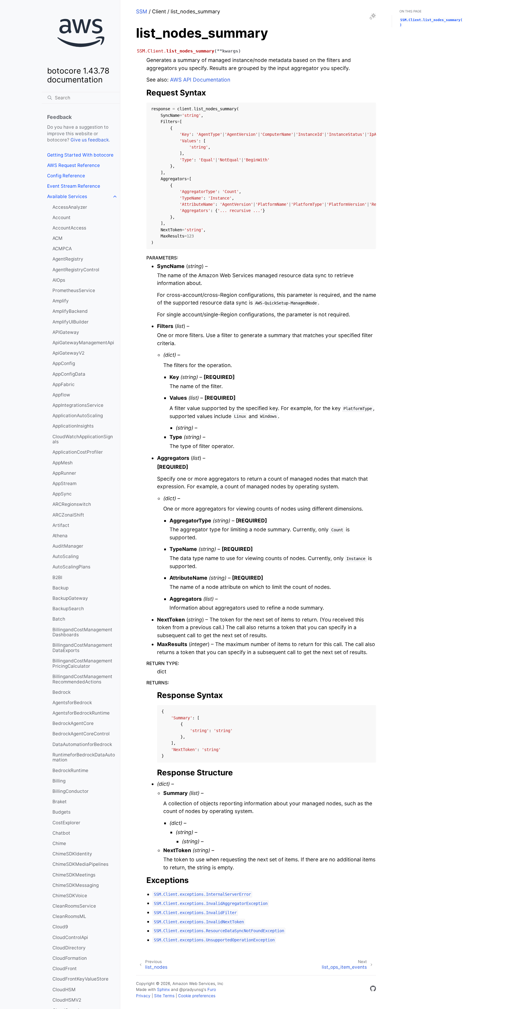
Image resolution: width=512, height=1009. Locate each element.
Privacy (143, 995)
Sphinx (163, 989)
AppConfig (63, 363)
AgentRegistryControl (75, 269)
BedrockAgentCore (73, 723)
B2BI (57, 577)
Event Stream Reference (73, 186)
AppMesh (62, 463)
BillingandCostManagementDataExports (82, 647)
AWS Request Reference (73, 165)
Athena (60, 535)
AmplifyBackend (70, 311)
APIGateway (65, 332)
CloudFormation (69, 958)
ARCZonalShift (68, 515)
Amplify (60, 301)
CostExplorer (66, 822)
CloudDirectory (69, 948)
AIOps (58, 280)
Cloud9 (60, 927)
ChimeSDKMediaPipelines (80, 864)
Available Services (67, 196)
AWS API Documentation (200, 79)
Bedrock (61, 692)
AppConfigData (68, 374)
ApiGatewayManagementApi (83, 342)
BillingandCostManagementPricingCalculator (82, 663)
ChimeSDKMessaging (75, 885)
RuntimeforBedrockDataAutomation (83, 757)
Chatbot (61, 833)
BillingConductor (70, 791)
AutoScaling (65, 556)
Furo (211, 989)
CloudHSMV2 (66, 1000)
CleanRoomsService (74, 906)
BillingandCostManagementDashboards (82, 632)
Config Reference (66, 175)
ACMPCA (62, 248)
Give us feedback (90, 140)
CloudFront (64, 968)
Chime (59, 843)
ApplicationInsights (73, 426)
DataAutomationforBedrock (82, 744)
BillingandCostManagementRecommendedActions (82, 679)
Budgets (61, 812)
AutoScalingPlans (71, 567)
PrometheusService (73, 290)
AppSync (62, 494)
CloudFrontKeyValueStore (80, 979)
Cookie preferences (196, 995)
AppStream (64, 483)
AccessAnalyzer (69, 207)
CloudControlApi (70, 937)
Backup (60, 588)
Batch (58, 619)
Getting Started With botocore (80, 155)
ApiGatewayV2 (68, 353)
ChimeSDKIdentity (72, 854)
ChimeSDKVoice (69, 895)
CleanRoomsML (69, 916)
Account (61, 217)
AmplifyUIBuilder (70, 322)
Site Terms (164, 995)
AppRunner (64, 473)
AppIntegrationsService (77, 405)
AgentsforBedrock (72, 702)
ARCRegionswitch (71, 504)
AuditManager (67, 546)
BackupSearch (68, 608)
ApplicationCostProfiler (77, 452)
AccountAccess (69, 228)
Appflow (61, 395)
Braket (59, 801)
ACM (57, 238)
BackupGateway (70, 598)
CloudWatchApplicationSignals (82, 439)
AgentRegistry (67, 259)
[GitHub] (373, 990)
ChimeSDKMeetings (73, 875)
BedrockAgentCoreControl (81, 734)
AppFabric (63, 384)
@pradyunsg (191, 989)
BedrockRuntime (70, 770)
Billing (58, 781)
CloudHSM (64, 989)
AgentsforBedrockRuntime (81, 713)
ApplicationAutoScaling (77, 415)
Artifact (60, 525)
